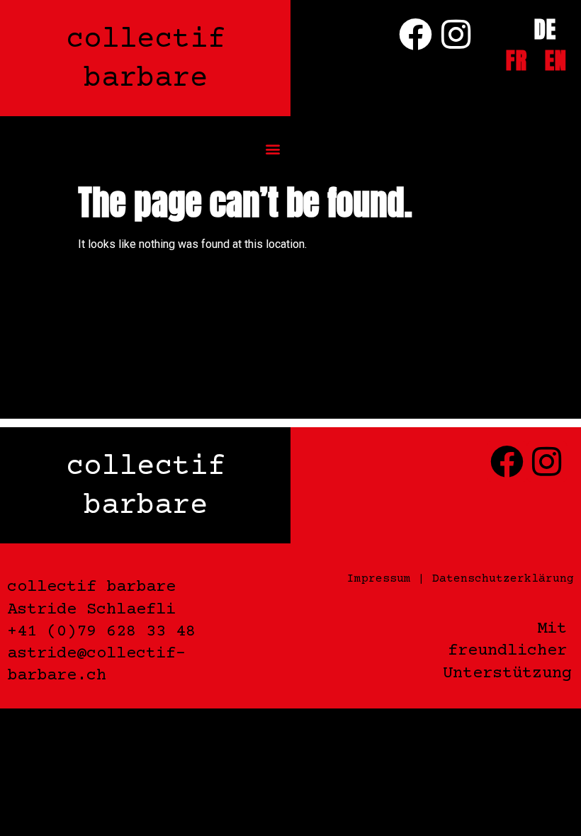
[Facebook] (416, 34)
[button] (273, 149)
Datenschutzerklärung (503, 578)
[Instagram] (455, 34)
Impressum (379, 578)
